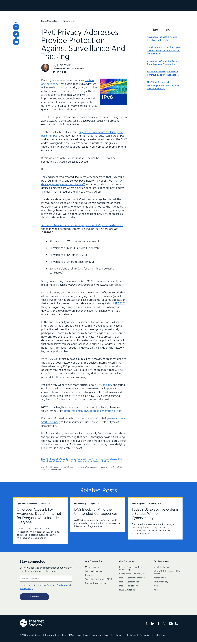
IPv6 (120, 459)
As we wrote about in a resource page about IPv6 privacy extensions (82, 225)
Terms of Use (68, 635)
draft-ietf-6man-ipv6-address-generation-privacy (93, 411)
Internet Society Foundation (132, 578)
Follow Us (144, 635)
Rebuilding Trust (83, 461)
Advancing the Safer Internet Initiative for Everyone (162, 39)
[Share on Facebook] (16, 27)
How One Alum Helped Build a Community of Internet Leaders (163, 73)
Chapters (89, 575)
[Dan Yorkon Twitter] (54, 71)
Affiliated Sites (158, 635)
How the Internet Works (53, 459)
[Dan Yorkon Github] (61, 71)
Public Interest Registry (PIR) (132, 574)
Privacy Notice (52, 635)
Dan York (64, 65)
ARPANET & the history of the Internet (166, 572)
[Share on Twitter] (16, 34)
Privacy (70, 461)
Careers (132, 635)
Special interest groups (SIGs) (98, 579)
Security (97, 461)
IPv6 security (104, 385)
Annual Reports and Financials (99, 635)
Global (105, 461)
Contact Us (121, 635)
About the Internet (161, 567)
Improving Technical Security (80, 459)
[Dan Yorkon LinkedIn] (58, 71)
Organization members (95, 583)
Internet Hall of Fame (128, 586)
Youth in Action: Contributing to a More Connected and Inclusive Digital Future (164, 50)
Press (155, 586)
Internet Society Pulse (129, 582)
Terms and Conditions (57, 585)
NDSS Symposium (127, 590)
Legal (79, 635)
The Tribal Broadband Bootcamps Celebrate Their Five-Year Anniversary (163, 85)
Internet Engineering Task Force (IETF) (130, 568)
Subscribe (34, 597)
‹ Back (16, 22)
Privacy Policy (26, 588)
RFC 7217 (119, 303)
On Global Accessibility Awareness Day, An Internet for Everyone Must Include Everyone (39, 516)
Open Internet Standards (53, 461)
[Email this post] (16, 41)
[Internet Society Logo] (32, 623)
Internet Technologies (106, 459)
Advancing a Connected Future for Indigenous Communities (163, 63)
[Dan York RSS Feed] (65, 71)
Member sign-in (92, 567)
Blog (155, 590)
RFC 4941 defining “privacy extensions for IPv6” (82, 183)
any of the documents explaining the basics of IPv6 (82, 134)
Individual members (94, 571)
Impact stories (160, 578)
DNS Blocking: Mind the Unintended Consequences (95, 512)
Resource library (160, 582)
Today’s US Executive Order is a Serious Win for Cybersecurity (155, 514)
